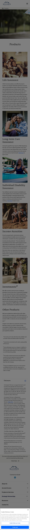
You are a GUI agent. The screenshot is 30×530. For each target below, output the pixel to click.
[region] (15, 519)
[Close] (28, 509)
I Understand (15, 527)
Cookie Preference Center (15, 523)
